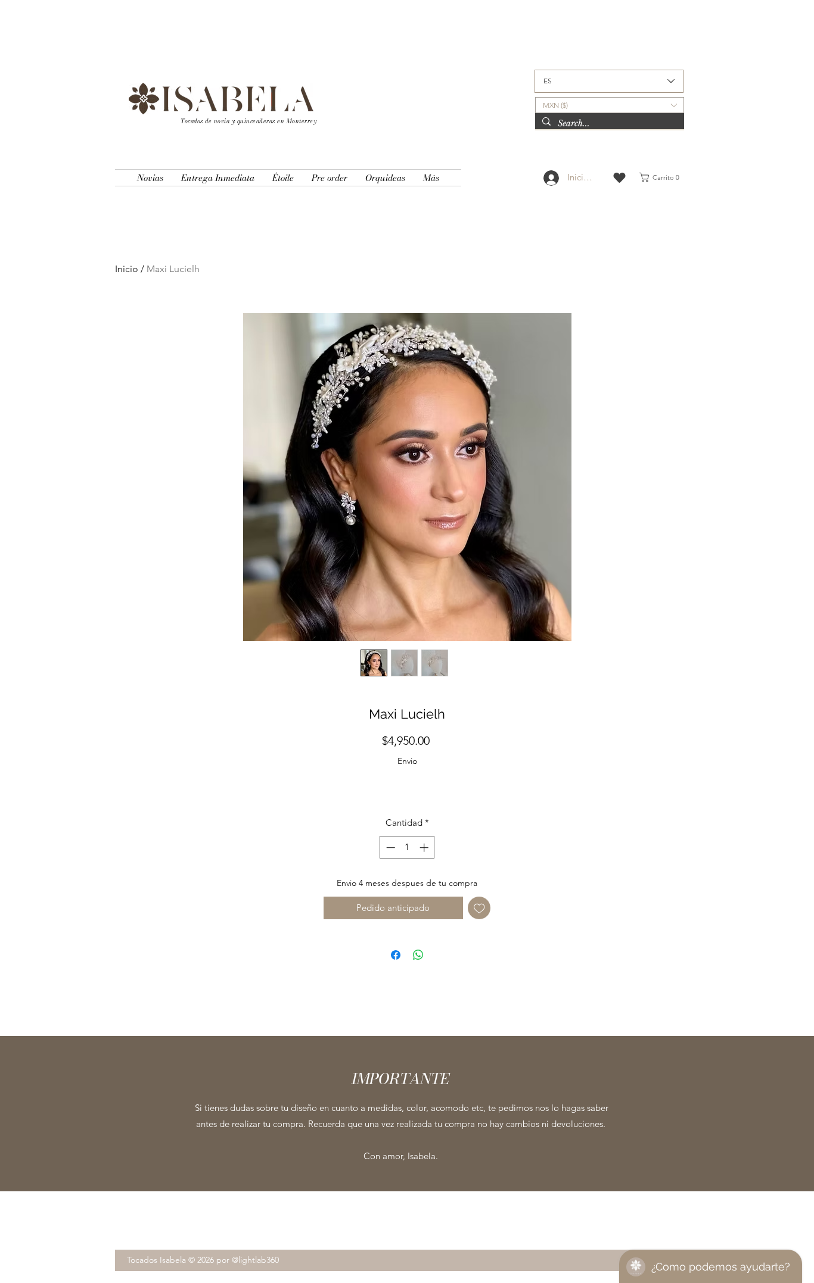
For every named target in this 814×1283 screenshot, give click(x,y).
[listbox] (609, 105)
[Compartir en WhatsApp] (418, 955)
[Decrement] (389, 847)
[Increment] (425, 847)
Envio (407, 761)
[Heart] (619, 178)
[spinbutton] (407, 847)
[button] (609, 105)
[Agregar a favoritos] (479, 908)
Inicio (126, 268)
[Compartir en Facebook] (396, 955)
